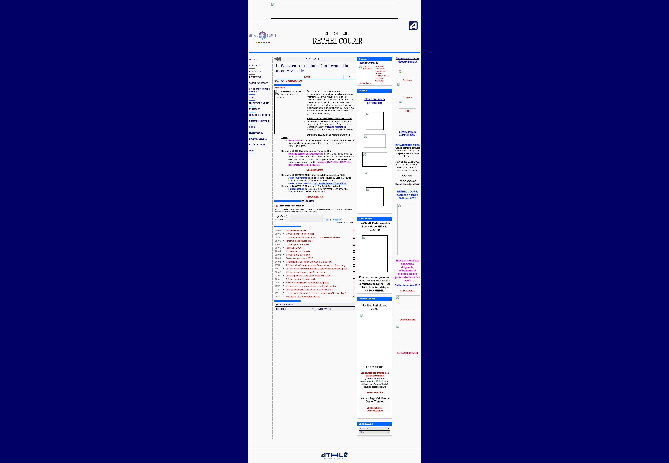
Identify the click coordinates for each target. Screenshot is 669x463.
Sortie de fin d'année (296, 230)
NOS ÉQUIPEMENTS (258, 139)
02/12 (277, 289)
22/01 (277, 275)
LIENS (252, 151)
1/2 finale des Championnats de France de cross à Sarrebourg (315, 265)
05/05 (278, 247)
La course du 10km (375, 392)
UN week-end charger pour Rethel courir (305, 272)
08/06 (278, 234)
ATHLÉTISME (255, 77)
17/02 (277, 265)
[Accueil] (262, 42)
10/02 (277, 268)
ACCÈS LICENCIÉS (257, 145)
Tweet (307, 77)
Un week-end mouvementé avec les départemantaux (311, 286)
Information (279, 88)
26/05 (278, 241)
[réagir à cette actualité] (354, 230)
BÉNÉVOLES (254, 65)
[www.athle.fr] (413, 29)
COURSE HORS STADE (258, 83)
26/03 (278, 258)
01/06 (277, 237)
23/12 (277, 282)
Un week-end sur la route (298, 254)
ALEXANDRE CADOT (294, 81)
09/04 (278, 254)
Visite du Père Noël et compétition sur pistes (307, 282)
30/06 (278, 230)
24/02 (278, 261)
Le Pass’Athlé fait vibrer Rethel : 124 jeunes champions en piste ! (317, 268)
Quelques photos (315, 170)
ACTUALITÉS (255, 71)
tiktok (407, 111)
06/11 (277, 296)
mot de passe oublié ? (345, 222)
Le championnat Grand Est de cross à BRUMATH (309, 275)
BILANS (252, 127)
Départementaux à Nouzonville (301, 279)
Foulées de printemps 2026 (299, 258)
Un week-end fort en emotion (300, 234)
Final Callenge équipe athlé (299, 241)
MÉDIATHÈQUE (256, 133)
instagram (407, 97)
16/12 (277, 286)
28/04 (278, 251)
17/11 (277, 293)
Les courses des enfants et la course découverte (375, 374)
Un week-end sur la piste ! (298, 251)
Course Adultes (407, 291)
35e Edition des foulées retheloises (303, 296)
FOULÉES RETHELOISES (259, 115)
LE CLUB (253, 60)
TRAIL (252, 97)
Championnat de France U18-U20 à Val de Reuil (309, 261)
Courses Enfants (408, 319)
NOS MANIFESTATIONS (259, 121)
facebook (407, 80)
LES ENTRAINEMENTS (259, 103)
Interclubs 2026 (294, 247)
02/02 (278, 272)
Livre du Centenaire (368, 63)
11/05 (277, 244)
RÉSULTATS (254, 109)
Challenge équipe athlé (297, 244)
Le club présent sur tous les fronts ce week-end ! (309, 289)
